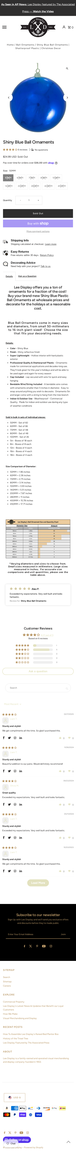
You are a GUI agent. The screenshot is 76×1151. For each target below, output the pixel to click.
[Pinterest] (37, 947)
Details (9, 276)
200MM (22, 186)
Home (10, 44)
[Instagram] (51, 947)
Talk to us (45, 266)
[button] (10, 149)
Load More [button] (38, 882)
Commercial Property (13, 1001)
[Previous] (9, 98)
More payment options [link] (38, 231)
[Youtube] (44, 947)
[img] (9, 714)
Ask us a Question (27, 276)
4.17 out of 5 (47, 635)
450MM (62, 186)
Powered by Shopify (33, 1147)
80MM (43, 177)
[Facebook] (24, 947)
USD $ (17, 1097)
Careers (7, 985)
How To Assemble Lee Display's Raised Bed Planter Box (31, 1034)
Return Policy (47, 255)
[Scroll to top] (68, 1142)
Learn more (50, 244)
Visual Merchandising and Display (20, 1018)
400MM (48, 186)
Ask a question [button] (38, 671)
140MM (9, 186)
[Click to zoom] (67, 69)
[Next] (67, 98)
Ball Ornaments (25, 44)
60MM (20, 177)
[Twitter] (30, 947)
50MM (8, 177)
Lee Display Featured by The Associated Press (26, 1042)
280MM (35, 186)
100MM (56, 177)
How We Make (10, 1014)
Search (6, 977)
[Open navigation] (10, 27)
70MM (32, 177)
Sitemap (7, 981)
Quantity (7, 200)
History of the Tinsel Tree (15, 1038)
